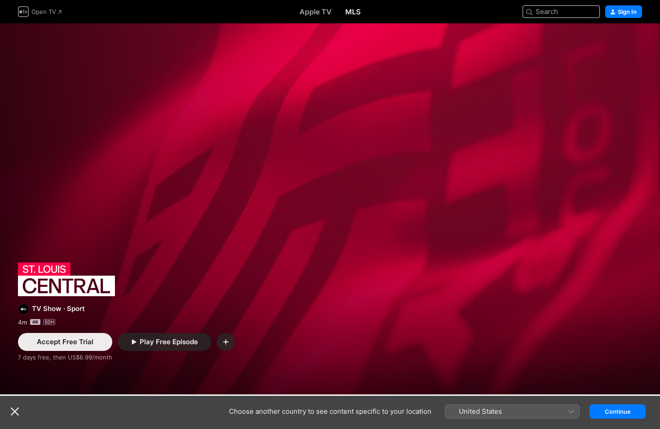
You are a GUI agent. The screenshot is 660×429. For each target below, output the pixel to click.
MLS (353, 11)
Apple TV (315, 11)
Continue (618, 411)
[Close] (15, 411)
